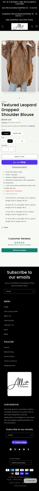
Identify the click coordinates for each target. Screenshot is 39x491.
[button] (2, 26)
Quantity (4, 145)
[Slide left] (15, 98)
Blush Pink (17, 133)
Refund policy (17, 479)
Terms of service (15, 483)
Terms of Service (10, 361)
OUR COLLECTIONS (11, 312)
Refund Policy (9, 352)
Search (6, 347)
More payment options (19, 167)
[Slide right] (24, 98)
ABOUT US (7, 316)
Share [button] (6, 227)
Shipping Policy (9, 366)
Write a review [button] (19, 250)
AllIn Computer (18, 477)
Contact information (20, 486)
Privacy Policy (9, 356)
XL (22, 141)
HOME (6, 307)
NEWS (6, 334)
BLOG (6, 330)
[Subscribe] (32, 291)
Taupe (6, 133)
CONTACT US (9, 325)
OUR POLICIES (9, 321)
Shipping (4, 122)
